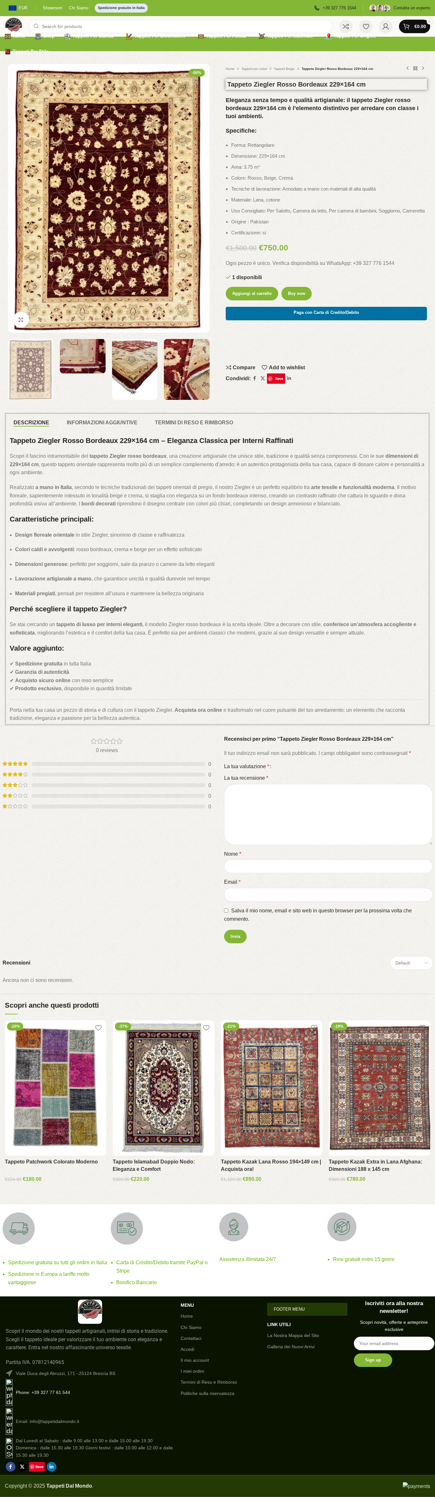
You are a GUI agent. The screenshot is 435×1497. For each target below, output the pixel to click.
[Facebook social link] (255, 378)
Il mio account (195, 1360)
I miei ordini (192, 1371)
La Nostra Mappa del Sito (293, 1335)
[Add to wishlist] (98, 1027)
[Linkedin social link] (289, 378)
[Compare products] (346, 26)
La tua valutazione (246, 766)
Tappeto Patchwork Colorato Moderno (51, 1161)
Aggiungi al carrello (252, 293)
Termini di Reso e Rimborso (209, 1382)
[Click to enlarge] (21, 320)
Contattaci (191, 1338)
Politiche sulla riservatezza (207, 1393)
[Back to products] (415, 68)
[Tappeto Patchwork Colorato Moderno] (55, 1087)
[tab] (31, 422)
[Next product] (423, 68)
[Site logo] (13, 26)
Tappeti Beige (284, 69)
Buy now (296, 293)
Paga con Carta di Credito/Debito (326, 312)
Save (279, 378)
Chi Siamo (191, 1327)
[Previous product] (407, 68)
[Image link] (90, 1311)
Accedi (187, 1349)
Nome (232, 854)
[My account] (386, 26)
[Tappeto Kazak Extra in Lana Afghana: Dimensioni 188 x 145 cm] (379, 1087)
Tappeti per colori (254, 69)
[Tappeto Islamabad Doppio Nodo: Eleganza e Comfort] (163, 1087)
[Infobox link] (335, 8)
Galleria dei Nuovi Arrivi (291, 1346)
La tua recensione (246, 778)
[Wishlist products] (366, 26)
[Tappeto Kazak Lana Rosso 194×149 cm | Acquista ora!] (271, 1087)
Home (230, 69)
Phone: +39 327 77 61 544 (43, 1392)
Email (232, 882)
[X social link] (263, 378)
